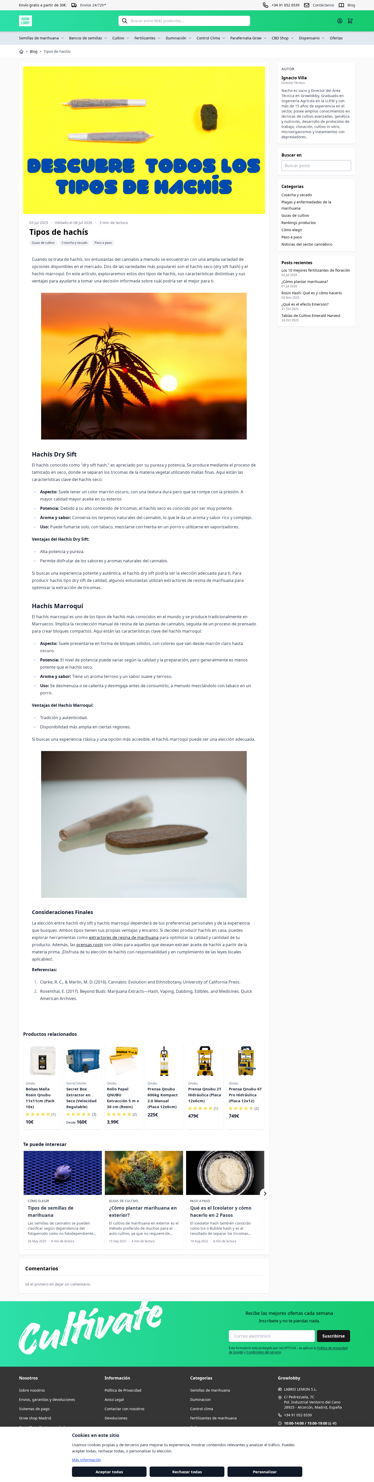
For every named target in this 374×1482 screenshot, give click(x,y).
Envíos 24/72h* (93, 5)
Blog (351, 5)
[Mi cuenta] (340, 21)
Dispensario (309, 38)
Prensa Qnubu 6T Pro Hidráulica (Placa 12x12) (245, 1094)
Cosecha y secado (74, 242)
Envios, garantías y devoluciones (47, 1399)
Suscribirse (333, 1336)
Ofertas (336, 38)
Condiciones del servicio (264, 1352)
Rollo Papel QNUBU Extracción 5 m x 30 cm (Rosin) (123, 1097)
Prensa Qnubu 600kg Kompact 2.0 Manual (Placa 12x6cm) (163, 1097)
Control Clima (208, 38)
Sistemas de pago (34, 1408)
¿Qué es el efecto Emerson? (305, 304)
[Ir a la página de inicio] (25, 20)
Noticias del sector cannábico (306, 244)
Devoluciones (116, 1418)
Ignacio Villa (294, 78)
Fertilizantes (145, 38)
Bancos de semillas (85, 38)
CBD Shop (280, 38)
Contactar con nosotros (124, 1408)
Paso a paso (103, 242)
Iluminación (176, 38)
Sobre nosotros (32, 1390)
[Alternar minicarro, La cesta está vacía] (350, 21)
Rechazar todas (187, 1471)
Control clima (201, 1408)
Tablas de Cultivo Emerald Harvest (310, 315)
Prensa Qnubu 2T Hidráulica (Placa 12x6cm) (204, 1094)
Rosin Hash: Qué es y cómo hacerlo (311, 292)
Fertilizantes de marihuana (213, 1418)
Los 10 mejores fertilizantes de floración (315, 270)
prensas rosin (89, 944)
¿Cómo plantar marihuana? (304, 281)
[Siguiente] (265, 1193)
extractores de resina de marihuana (124, 937)
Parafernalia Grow (245, 38)
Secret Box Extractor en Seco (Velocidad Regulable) (81, 1097)
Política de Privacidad (123, 1390)
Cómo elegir (291, 229)
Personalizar (265, 1471)
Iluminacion (200, 1399)
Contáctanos (323, 5)
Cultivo (118, 38)
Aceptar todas (109, 1471)
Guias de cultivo (43, 242)
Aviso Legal (114, 1399)
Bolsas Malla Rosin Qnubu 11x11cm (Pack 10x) (40, 1097)
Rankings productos (298, 222)
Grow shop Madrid (35, 1418)
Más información (86, 1459)
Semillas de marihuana (39, 38)
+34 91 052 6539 (298, 1414)
